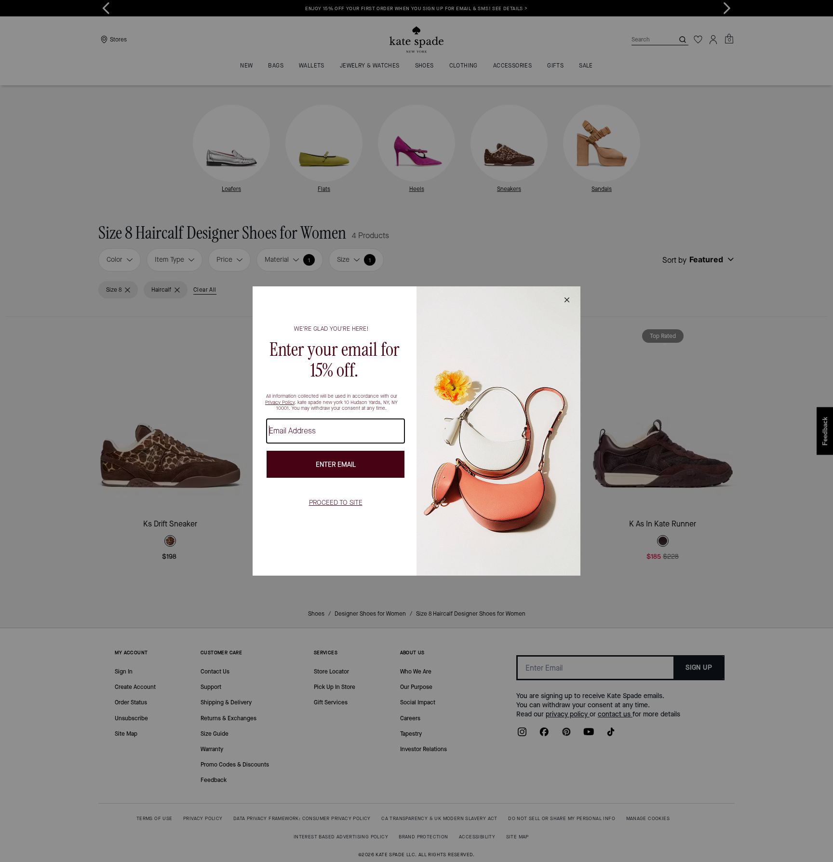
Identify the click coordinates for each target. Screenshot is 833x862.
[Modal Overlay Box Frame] (416, 431)
